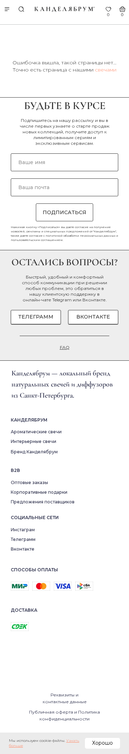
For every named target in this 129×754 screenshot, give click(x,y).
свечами (105, 69)
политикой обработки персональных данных (80, 235)
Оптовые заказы (29, 482)
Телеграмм (23, 539)
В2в (15, 470)
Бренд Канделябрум (34, 451)
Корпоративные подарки (39, 492)
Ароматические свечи (36, 431)
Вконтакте (94, 299)
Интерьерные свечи (33, 441)
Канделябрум (29, 420)
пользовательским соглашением (37, 240)
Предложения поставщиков (43, 501)
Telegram (62, 299)
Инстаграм (23, 529)
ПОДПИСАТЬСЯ (64, 212)
